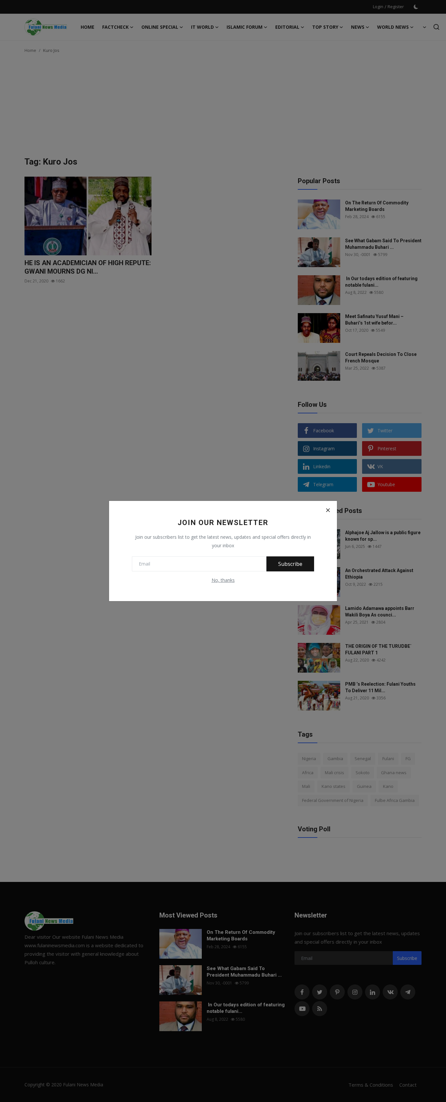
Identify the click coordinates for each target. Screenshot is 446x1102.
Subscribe (290, 563)
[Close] (327, 510)
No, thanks (223, 580)
